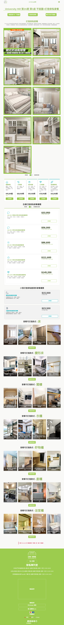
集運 (33, 623)
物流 (36, 623)
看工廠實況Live (32, 609)
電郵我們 (32, 602)
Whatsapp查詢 (33, 1)
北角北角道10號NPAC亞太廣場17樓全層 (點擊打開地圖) (25, 571)
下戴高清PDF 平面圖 (14, 14)
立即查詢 (10, 198)
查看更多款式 (32, 347)
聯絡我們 (32, 589)
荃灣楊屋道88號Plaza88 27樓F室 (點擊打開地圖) (25, 574)
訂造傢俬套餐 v (33, 14)
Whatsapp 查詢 (32, 605)
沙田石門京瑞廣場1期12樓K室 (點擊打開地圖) (25, 568)
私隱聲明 (32, 614)
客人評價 (32, 561)
